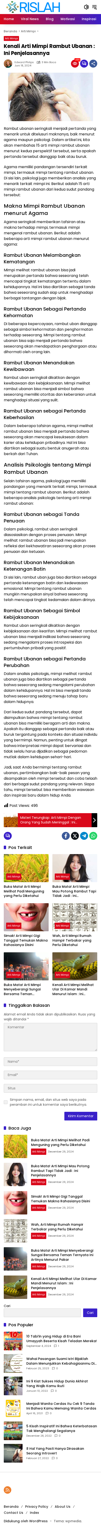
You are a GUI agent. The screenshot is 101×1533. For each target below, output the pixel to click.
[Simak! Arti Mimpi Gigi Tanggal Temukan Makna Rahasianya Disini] (26, 917)
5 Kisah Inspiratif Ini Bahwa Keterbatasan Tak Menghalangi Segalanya (61, 1428)
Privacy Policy (36, 1506)
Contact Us (13, 1512)
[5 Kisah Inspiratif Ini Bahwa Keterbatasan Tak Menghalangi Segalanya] (13, 1430)
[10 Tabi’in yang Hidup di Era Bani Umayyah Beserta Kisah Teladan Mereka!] (13, 1341)
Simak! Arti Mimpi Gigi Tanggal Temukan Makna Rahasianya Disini (26, 940)
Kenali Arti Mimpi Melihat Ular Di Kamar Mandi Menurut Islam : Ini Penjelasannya (73, 990)
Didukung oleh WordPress (26, 1521)
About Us (62, 1506)
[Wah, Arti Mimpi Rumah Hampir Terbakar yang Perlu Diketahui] (74, 917)
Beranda (11, 1506)
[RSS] (7, 1490)
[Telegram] (84, 836)
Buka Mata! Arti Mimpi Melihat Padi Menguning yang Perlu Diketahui (24, 891)
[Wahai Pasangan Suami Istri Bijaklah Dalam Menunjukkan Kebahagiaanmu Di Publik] (13, 1363)
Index (34, 1512)
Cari (7, 1306)
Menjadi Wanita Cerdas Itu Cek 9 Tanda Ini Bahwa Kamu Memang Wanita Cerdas (61, 1406)
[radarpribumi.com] (33, 6)
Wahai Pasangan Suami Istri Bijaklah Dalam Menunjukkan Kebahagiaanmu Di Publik (60, 1361)
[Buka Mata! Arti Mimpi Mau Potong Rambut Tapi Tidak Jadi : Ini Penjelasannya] (74, 868)
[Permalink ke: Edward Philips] (9, 63)
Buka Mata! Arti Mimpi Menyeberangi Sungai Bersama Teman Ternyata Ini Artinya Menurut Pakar (22, 990)
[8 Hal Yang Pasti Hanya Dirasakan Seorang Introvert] (13, 1453)
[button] (86, 7)
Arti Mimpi (11, 38)
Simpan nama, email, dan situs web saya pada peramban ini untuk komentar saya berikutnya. (48, 1102)
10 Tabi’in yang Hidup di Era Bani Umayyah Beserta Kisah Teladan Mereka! (61, 1338)
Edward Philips (24, 62)
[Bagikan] (93, 64)
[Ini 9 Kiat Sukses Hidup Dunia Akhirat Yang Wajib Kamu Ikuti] (13, 1386)
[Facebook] (66, 836)
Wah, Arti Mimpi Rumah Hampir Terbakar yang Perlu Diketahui (71, 940)
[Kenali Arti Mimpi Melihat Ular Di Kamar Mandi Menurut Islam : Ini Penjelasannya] (74, 966)
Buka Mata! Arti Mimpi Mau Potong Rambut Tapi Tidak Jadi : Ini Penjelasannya (74, 891)
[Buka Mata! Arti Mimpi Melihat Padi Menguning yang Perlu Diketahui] (26, 868)
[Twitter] (75, 836)
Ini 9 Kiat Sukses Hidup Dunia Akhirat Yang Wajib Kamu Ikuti (57, 1383)
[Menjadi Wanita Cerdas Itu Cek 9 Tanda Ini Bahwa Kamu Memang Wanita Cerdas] (13, 1408)
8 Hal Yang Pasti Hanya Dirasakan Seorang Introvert (55, 1451)
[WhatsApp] (93, 836)
